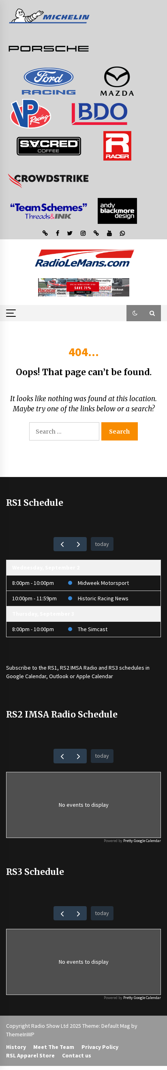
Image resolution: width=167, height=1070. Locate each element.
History (16, 1047)
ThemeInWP (20, 1034)
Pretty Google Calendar (142, 840)
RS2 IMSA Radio (78, 667)
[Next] (78, 544)
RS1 (52, 667)
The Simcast (92, 629)
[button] (134, 313)
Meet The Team (53, 1047)
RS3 (113, 667)
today (102, 544)
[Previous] (62, 544)
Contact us (76, 1055)
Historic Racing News (103, 598)
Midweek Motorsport (103, 583)
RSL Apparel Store (30, 1055)
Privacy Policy (99, 1047)
